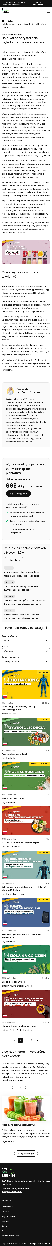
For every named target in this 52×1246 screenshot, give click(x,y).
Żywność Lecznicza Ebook (14, 754)
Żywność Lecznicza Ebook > (17, 590)
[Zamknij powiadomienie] (48, 3)
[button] (48, 11)
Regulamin (6, 1231)
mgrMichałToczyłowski (13, 894)
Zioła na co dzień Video (13, 981)
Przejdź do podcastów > (39, 3)
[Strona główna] (8, 11)
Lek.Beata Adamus (11, 846)
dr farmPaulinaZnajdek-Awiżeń (17, 985)
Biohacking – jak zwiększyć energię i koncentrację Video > (21, 604)
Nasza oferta (7, 1207)
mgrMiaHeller (9, 713)
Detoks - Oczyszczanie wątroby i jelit (20, 842)
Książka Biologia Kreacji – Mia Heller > (22, 575)
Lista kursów (7, 1211)
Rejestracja (6, 1221)
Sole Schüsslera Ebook (13, 798)
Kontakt (5, 1226)
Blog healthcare (8, 1216)
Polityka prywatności (10, 1236)
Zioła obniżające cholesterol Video (19, 1026)
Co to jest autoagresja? (13, 1125)
